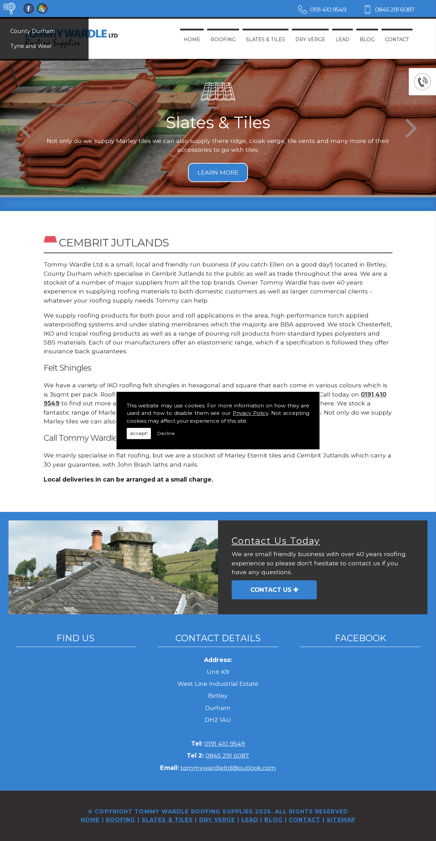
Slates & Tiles (265, 39)
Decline (166, 433)
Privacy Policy (250, 413)
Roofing (223, 39)
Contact (397, 39)
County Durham (32, 31)
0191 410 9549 (328, 9)
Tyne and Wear (31, 46)
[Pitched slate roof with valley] (113, 567)
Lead (342, 39)
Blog (367, 39)
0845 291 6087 (394, 9)
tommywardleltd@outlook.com (228, 767)
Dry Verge (310, 39)
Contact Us (271, 589)
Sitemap (341, 819)
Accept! (138, 433)
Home (192, 39)
